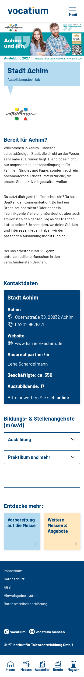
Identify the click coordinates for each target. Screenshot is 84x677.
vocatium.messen (50, 631)
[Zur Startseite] (31, 11)
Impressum (13, 570)
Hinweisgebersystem (21, 595)
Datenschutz (14, 579)
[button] (42, 439)
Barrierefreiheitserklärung (25, 603)
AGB (7, 587)
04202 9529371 (29, 324)
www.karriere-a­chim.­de (39, 343)
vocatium (17, 631)
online (62, 397)
